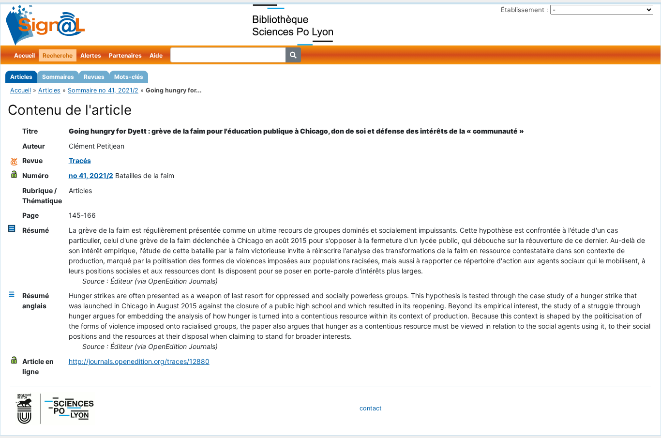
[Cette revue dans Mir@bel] (14, 160)
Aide (156, 55)
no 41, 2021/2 (91, 175)
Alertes (90, 55)
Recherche (58, 55)
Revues (94, 76)
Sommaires (58, 76)
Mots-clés (128, 76)
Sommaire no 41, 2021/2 (103, 90)
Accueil (24, 55)
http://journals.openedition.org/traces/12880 (139, 361)
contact (371, 408)
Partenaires (125, 55)
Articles (21, 76)
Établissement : (524, 10)
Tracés (80, 160)
